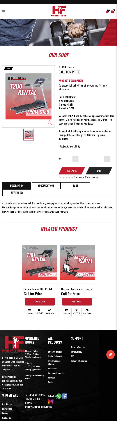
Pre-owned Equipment (56, 373)
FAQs (75, 185)
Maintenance (7, 408)
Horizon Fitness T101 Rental (38, 289)
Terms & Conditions (78, 347)
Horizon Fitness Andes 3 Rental (76, 289)
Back (99, 170)
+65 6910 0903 (36, 395)
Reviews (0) (17, 192)
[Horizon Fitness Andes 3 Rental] (77, 262)
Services (51, 377)
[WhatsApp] (59, 395)
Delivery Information (79, 360)
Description (16, 185)
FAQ (72, 356)
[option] (28, 96)
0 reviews (78, 177)
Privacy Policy (76, 351)
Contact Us (6, 417)
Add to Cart (72, 170)
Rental (50, 382)
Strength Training (55, 351)
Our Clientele (7, 404)
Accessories (52, 368)
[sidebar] (4, 11)
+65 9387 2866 (32, 399)
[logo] (58, 11)
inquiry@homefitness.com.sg (84, 85)
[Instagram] (50, 401)
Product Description (70, 80)
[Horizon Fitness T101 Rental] (39, 262)
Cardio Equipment (55, 356)
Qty (59, 158)
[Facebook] (64, 395)
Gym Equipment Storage (54, 362)
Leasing (5, 413)
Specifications (46, 185)
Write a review (91, 177)
